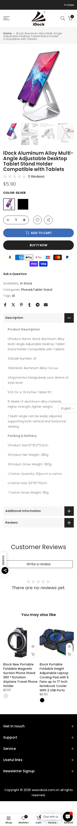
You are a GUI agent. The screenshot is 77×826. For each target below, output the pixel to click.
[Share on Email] (46, 305)
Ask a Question (15, 274)
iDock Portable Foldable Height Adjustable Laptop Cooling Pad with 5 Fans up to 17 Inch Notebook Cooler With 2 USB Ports (54, 677)
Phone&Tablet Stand (36, 289)
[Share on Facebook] (5, 305)
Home (7, 33)
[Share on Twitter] (13, 305)
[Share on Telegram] (38, 305)
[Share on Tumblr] (29, 305)
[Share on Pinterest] (21, 305)
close (70, 5)
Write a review (39, 564)
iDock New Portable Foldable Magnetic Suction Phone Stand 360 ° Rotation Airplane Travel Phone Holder (20, 675)
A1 (13, 296)
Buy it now (38, 245)
